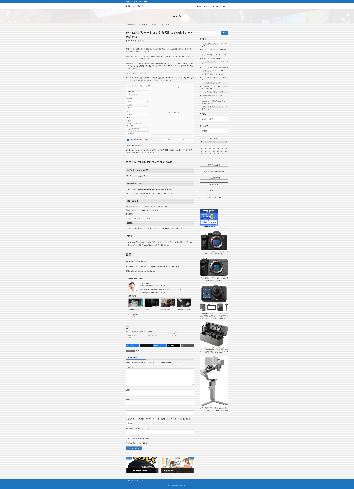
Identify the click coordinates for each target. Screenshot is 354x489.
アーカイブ (144, 481)
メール (129, 399)
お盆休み (146, 309)
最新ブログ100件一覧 (133, 481)
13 (214, 149)
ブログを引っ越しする (209, 62)
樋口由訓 (222, 67)
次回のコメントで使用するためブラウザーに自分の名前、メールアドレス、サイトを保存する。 (159, 419)
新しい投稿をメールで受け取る (138, 443)
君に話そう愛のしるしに (210, 44)
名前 (128, 390)
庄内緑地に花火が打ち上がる (184, 309)
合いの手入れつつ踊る (209, 77)
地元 (190, 306)
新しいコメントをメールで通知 (138, 438)
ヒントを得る (206, 71)
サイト (128, 409)
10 (202, 149)
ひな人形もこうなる (208, 83)
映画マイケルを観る (165, 309)
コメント (129, 367)
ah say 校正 (174, 332)
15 (222, 149)
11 (206, 149)
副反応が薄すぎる (208, 55)
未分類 (137, 351)
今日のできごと (155, 306)
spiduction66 (206, 103)
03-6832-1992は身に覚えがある (212, 95)
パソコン (141, 306)
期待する (150, 332)
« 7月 (201, 159)
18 (206, 151)
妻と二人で (172, 306)
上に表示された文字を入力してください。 (140, 429)
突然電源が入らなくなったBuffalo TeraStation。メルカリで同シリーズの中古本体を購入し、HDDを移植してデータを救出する (135, 313)
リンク (152, 481)
